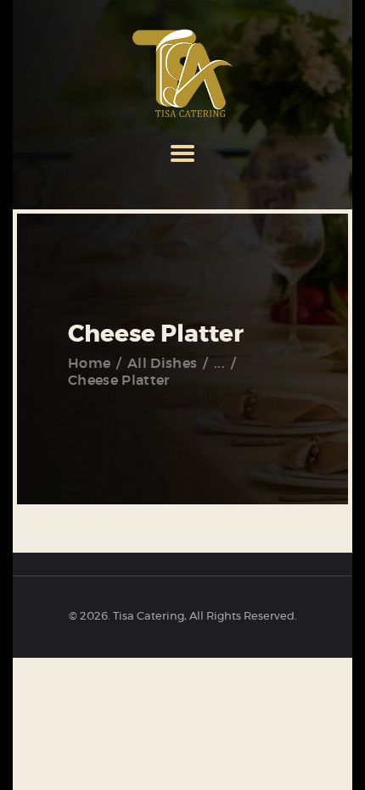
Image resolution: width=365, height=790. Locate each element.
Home (89, 363)
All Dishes (162, 363)
